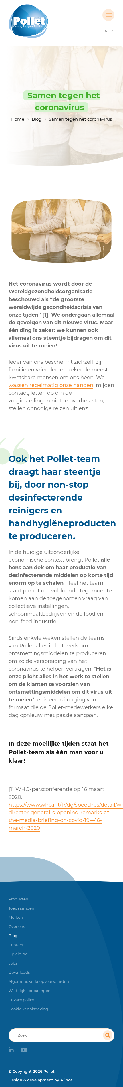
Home (17, 119)
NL (107, 31)
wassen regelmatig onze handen (51, 385)
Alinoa (66, 1080)
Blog (36, 119)
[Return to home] (48, 21)
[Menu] (108, 15)
